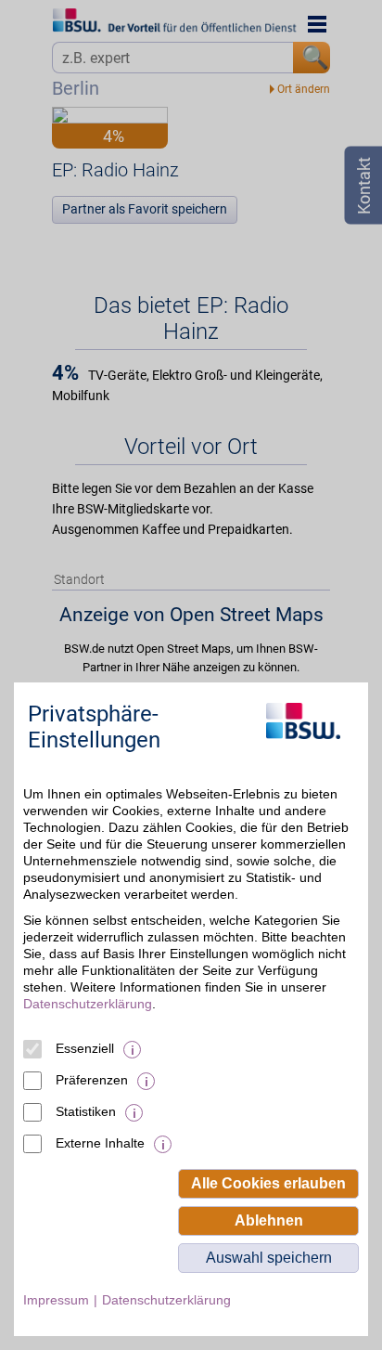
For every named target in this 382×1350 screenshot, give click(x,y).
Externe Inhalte (100, 1143)
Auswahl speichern (269, 1258)
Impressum (56, 1299)
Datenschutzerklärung (87, 1003)
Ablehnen (269, 1220)
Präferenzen (92, 1079)
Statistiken (86, 1111)
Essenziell (85, 1048)
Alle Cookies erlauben (268, 1183)
